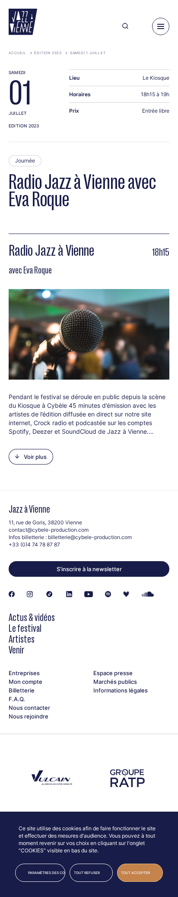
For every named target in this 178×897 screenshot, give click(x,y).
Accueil (17, 52)
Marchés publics (115, 682)
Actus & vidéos (32, 617)
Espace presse (113, 673)
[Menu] (160, 26)
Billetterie (22, 690)
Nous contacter (29, 708)
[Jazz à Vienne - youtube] (88, 594)
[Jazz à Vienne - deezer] (126, 594)
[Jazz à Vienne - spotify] (108, 594)
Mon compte (25, 682)
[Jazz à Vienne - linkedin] (69, 594)
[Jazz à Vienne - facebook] (12, 594)
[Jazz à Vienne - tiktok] (49, 594)
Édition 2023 (48, 52)
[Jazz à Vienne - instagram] (30, 594)
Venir (16, 649)
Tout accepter (135, 872)
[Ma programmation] (140, 26)
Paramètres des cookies (46, 872)
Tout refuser (87, 872)
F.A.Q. (17, 699)
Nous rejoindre (28, 716)
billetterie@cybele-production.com (90, 537)
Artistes (22, 639)
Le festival (25, 628)
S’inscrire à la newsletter (89, 569)
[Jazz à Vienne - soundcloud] (148, 594)
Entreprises (24, 673)
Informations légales (120, 690)
